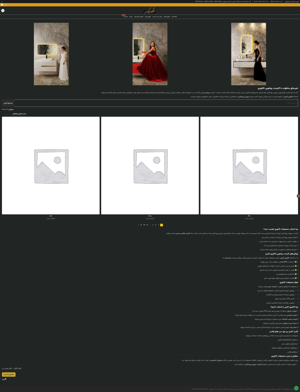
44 (147, 225)
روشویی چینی (249, 218)
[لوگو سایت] (150, 10)
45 (144, 225)
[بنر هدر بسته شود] (2, 1)
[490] (249, 165)
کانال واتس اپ (7, 368)
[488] (150, 165)
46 (141, 225)
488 (150, 216)
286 (50, 216)
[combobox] (154, 103)
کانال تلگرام (17, 368)
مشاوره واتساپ (9, 374)
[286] (51, 165)
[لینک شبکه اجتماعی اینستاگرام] (6, 5)
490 (249, 216)
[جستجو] (2, 10)
